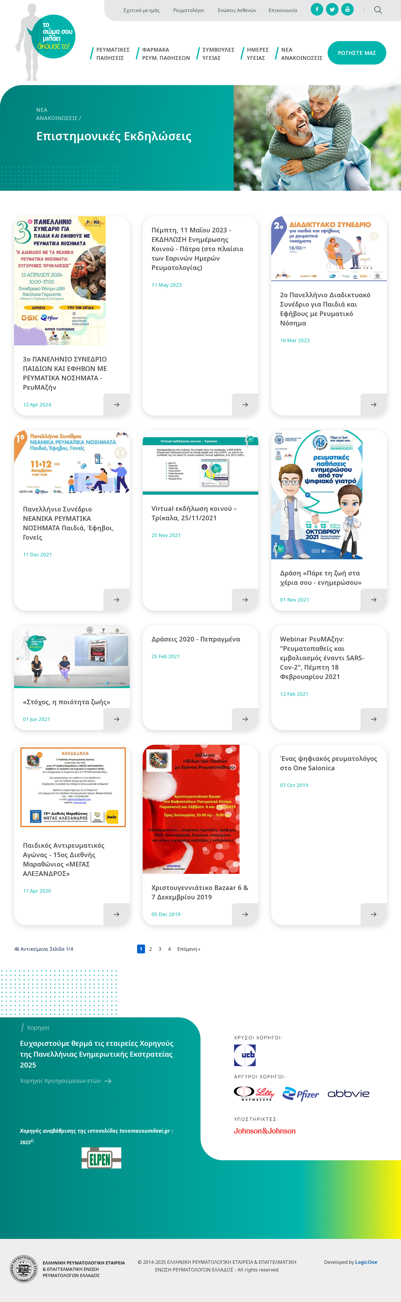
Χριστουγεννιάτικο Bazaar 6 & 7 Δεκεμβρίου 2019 (199, 892)
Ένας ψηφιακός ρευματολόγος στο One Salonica (328, 763)
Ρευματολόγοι (188, 10)
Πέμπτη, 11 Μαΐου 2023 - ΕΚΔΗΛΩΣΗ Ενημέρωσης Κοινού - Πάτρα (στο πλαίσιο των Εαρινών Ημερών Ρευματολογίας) (197, 248)
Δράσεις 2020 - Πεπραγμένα (195, 638)
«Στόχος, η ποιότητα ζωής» (66, 701)
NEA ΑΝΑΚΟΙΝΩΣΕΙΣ (56, 113)
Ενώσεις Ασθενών (237, 10)
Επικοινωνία (283, 10)
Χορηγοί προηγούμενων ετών (60, 1081)
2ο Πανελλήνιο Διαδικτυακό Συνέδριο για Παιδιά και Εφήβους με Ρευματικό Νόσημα (325, 308)
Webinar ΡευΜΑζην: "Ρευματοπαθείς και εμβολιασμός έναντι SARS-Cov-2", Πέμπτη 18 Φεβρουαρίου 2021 (322, 657)
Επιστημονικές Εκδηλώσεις (113, 136)
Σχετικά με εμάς (141, 10)
